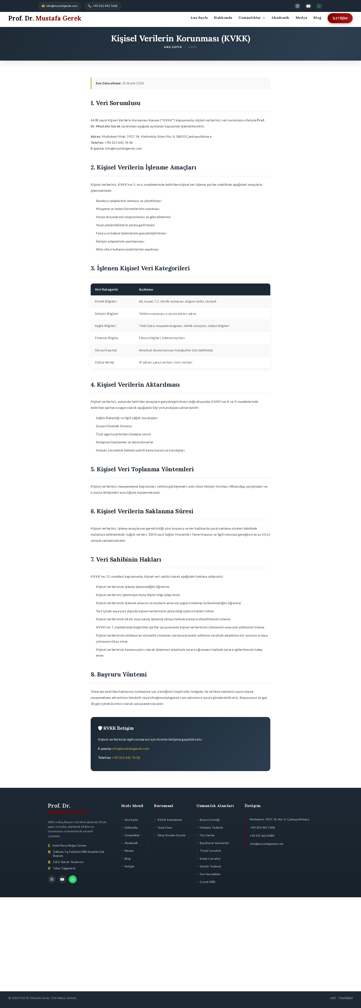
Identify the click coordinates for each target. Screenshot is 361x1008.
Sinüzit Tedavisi (210, 866)
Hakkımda (223, 17)
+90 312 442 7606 (105, 6)
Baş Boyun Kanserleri (214, 843)
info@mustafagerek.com (62, 6)
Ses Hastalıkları (210, 874)
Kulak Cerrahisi (210, 858)
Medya (301, 17)
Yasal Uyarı (165, 827)
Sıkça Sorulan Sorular (172, 835)
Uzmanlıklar (250, 17)
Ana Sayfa (199, 17)
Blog (317, 17)
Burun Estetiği (209, 819)
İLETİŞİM (340, 18)
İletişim (130, 866)
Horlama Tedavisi (211, 827)
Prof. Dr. (68, 808)
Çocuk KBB (207, 881)
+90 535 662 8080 (262, 835)
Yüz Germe (207, 835)
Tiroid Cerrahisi (210, 850)
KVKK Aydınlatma (170, 819)
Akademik (280, 17)
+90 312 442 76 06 (126, 757)
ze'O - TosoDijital (341, 998)
